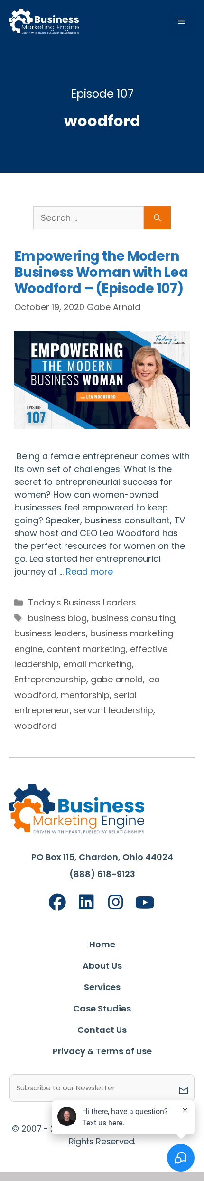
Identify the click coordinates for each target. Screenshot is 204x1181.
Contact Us (102, 1030)
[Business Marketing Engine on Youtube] (145, 903)
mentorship (85, 695)
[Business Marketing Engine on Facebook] (57, 902)
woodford (35, 726)
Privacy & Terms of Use (102, 1051)
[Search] (157, 217)
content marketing (86, 649)
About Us (102, 966)
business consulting (133, 618)
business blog (57, 618)
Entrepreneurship (50, 679)
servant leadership (113, 710)
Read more (89, 571)
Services (102, 987)
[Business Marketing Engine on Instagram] (116, 902)
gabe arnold (117, 679)
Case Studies (102, 1008)
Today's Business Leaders (82, 602)
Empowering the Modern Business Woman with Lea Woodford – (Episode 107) (101, 272)
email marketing (97, 664)
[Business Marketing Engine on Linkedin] (86, 902)
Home (102, 944)
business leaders (50, 633)
